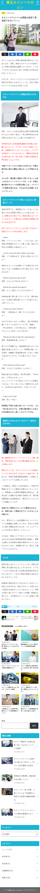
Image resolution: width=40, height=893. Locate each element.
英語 (35, 606)
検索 (3, 721)
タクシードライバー (25, 606)
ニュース (7, 849)
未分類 (6, 856)
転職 (3, 13)
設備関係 (7, 871)
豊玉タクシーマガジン (20, 5)
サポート (12, 606)
